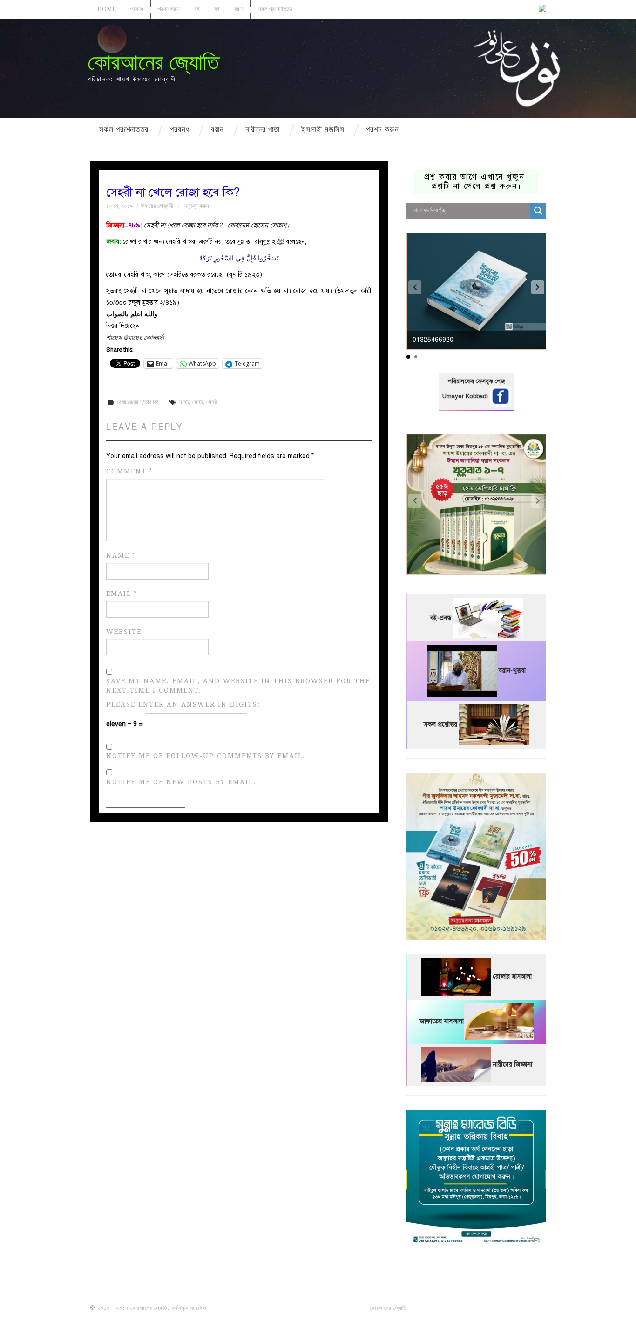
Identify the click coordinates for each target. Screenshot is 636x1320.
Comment (129, 471)
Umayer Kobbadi (466, 396)
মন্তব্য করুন (196, 205)
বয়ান (239, 9)
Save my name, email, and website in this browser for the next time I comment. (238, 685)
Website (124, 631)
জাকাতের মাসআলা (441, 1022)
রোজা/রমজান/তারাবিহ (138, 402)
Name (120, 556)
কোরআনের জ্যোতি (153, 62)
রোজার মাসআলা (512, 977)
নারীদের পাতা (262, 129)
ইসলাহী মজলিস (323, 129)
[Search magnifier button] (538, 211)
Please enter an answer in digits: (183, 704)
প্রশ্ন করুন (169, 9)
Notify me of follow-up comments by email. (205, 756)
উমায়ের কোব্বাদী (157, 205)
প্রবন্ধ (136, 9)
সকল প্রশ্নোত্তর (275, 9)
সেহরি (197, 402)
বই (197, 9)
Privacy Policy (520, 1308)
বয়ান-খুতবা (512, 671)
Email (121, 594)
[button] (537, 287)
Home (106, 9)
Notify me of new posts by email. (181, 782)
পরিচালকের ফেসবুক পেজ (476, 381)
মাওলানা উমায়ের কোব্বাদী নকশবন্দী (249, 1308)
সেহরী (211, 402)
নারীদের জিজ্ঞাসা (512, 1064)
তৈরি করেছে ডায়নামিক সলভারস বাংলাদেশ (449, 1308)
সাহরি (184, 402)
